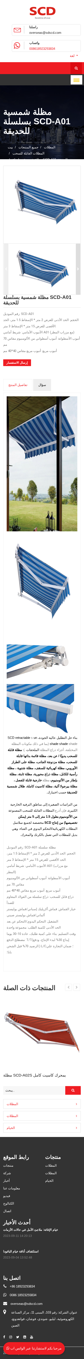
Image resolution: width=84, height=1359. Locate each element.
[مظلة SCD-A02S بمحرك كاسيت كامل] (42, 1030)
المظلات (12, 1104)
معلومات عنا (11, 1188)
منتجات (8, 1165)
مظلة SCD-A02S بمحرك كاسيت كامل (34, 1075)
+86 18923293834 (22, 1286)
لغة (72, 56)
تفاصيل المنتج (17, 385)
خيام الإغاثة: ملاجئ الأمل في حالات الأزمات (30, 1229)
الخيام (11, 1128)
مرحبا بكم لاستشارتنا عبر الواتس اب (35, 1348)
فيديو (6, 1196)
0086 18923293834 (23, 1295)
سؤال (42, 385)
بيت (10, 147)
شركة (7, 1173)
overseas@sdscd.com (45, 32)
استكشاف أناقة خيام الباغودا (21, 1251)
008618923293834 (42, 48)
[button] (42, 1104)
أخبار (6, 1180)
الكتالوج (8, 1203)
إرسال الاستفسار (17, 362)
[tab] (42, 1104)
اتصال (7, 1211)
